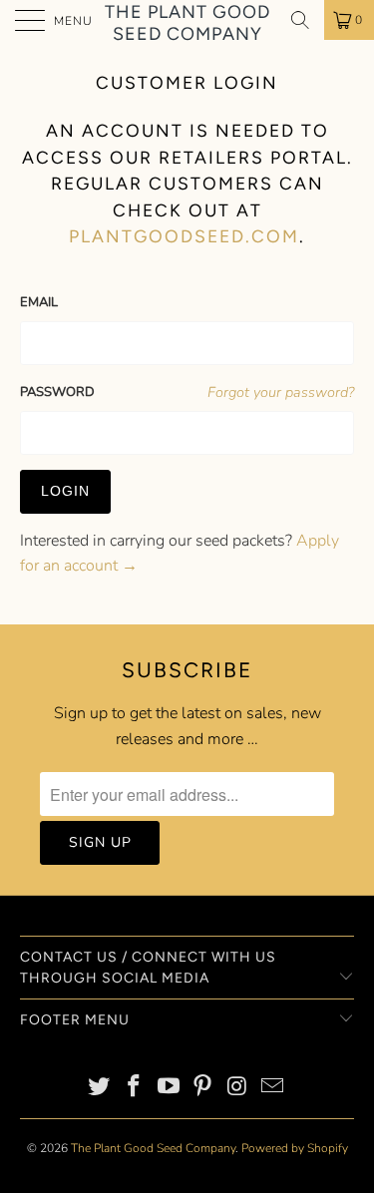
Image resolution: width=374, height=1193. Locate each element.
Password (57, 392)
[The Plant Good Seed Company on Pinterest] (203, 1088)
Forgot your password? (280, 392)
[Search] (300, 20)
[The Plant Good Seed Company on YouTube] (169, 1088)
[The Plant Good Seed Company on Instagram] (238, 1088)
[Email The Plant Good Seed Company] (272, 1088)
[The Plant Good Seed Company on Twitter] (100, 1088)
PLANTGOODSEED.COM (184, 235)
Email (39, 302)
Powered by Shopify (294, 1148)
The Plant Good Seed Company (187, 20)
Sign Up (100, 842)
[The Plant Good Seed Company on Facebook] (135, 1088)
